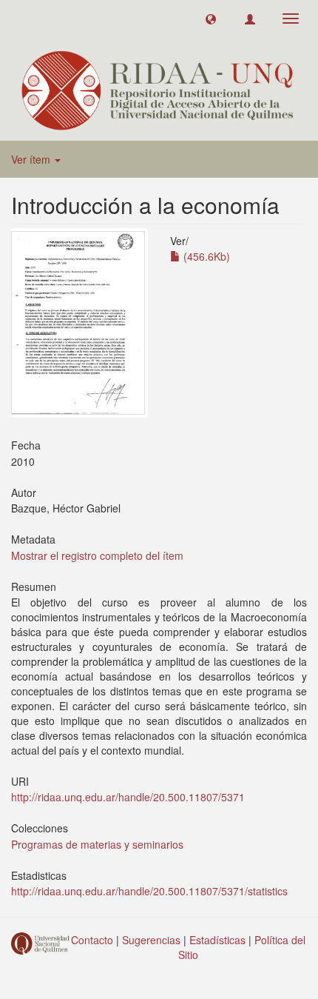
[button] (210, 18)
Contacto (92, 939)
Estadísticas (217, 939)
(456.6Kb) (205, 256)
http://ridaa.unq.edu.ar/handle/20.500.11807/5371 (128, 796)
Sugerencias (151, 939)
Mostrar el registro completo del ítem (97, 555)
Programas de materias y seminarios (97, 844)
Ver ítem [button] (32, 159)
